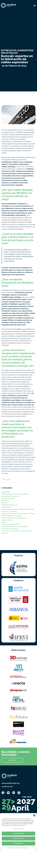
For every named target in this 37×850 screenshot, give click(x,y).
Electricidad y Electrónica (10, 496)
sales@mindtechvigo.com (10, 783)
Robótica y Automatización (11, 524)
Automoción (6, 492)
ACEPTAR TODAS (18, 833)
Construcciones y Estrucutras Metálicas (15, 494)
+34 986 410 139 (7, 786)
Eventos (4, 503)
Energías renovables (8, 498)
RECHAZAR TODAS (19, 838)
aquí (25, 825)
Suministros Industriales (10, 529)
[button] (34, 815)
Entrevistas (5, 501)
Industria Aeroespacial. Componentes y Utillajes (18, 509)
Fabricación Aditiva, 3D (9, 505)
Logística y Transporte (9, 511)
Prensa (4, 522)
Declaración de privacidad (21, 847)
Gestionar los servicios (18, 828)
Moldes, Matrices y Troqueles (11, 516)
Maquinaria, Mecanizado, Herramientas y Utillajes (18, 513)
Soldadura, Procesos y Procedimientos (15, 526)
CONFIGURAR (18, 843)
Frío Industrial (6, 507)
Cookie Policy (11, 847)
